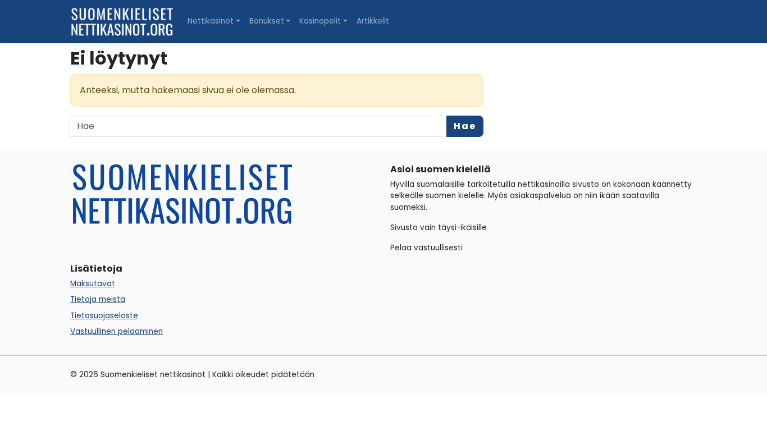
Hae (465, 126)
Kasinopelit (320, 21)
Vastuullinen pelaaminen (116, 331)
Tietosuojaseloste (104, 315)
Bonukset (266, 21)
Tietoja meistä (97, 299)
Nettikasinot (211, 21)
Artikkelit (373, 21)
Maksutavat (92, 283)
